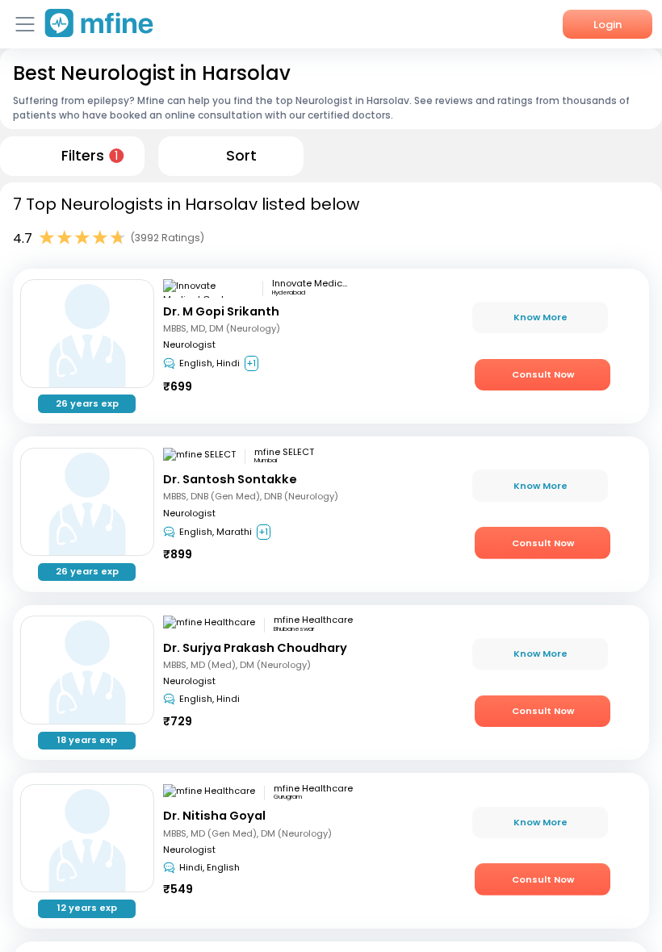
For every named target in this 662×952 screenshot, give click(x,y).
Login (607, 24)
